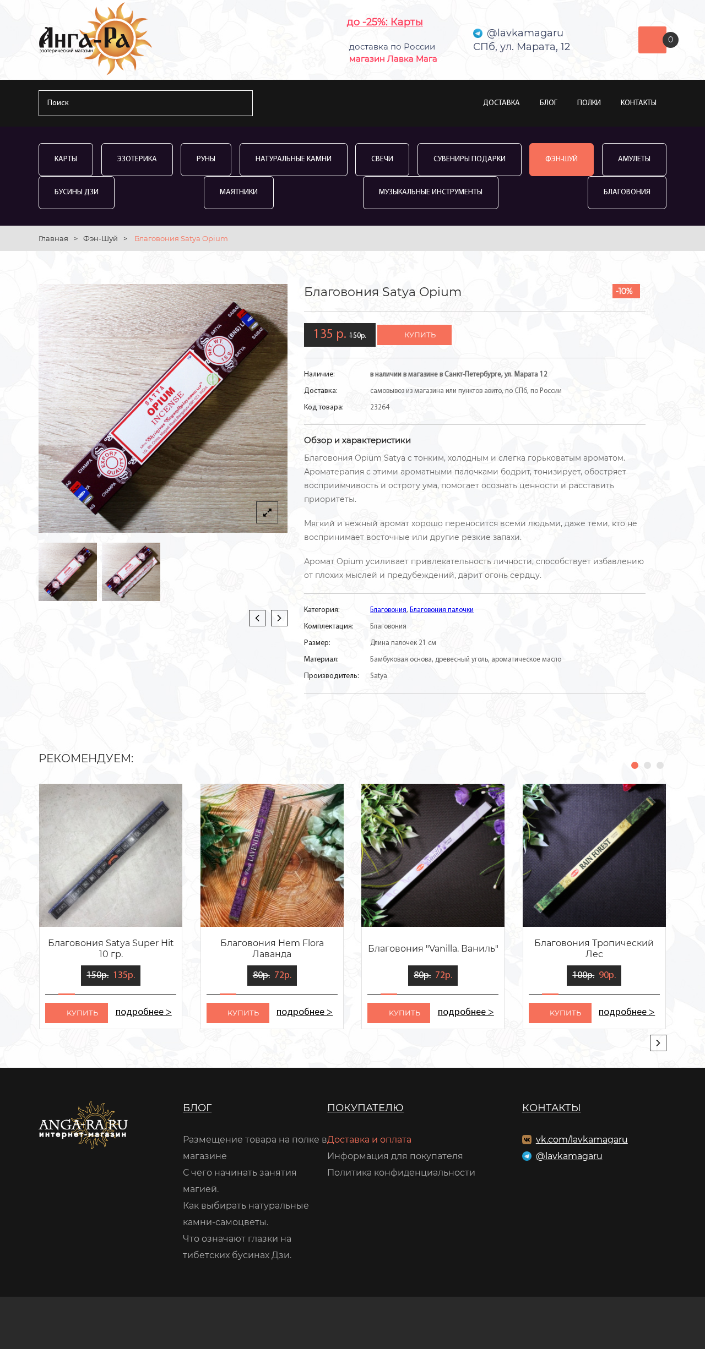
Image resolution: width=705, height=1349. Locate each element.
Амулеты (634, 159)
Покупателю (365, 1108)
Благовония (627, 192)
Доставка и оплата (369, 1139)
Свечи (382, 159)
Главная (53, 238)
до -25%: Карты (385, 22)
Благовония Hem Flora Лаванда (272, 948)
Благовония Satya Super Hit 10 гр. (111, 948)
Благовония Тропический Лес (594, 948)
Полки (589, 103)
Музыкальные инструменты (430, 192)
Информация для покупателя (395, 1156)
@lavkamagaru (569, 1156)
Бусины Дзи (77, 192)
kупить (82, 1012)
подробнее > (143, 1013)
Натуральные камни (294, 159)
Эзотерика (137, 159)
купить (420, 334)
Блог (548, 103)
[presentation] (257, 618)
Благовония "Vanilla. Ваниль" (433, 948)
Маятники (239, 192)
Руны (206, 159)
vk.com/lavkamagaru (582, 1139)
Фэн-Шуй (561, 159)
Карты (66, 159)
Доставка (501, 103)
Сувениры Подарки (469, 159)
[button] (634, 765)
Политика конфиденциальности (401, 1172)
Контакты (639, 103)
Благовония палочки (442, 610)
